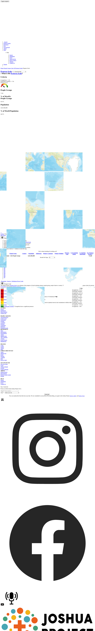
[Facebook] (47, 589)
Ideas (2, 349)
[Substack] (2, 401)
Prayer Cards (4, 360)
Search (5, 42)
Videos (2, 334)
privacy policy (73, 396)
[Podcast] (11, 605)
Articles (2, 338)
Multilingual (3, 341)
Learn (2, 365)
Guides (2, 346)
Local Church (4, 340)
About (5, 48)
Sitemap (11, 61)
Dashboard (3, 310)
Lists (12, 68)
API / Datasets (4, 337)
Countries (3, 322)
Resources (6, 44)
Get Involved (7, 47)
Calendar (3, 357)
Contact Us (12, 63)
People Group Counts (6, 374)
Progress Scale (16, 73)
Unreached (3, 320)
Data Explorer (4, 312)
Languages (3, 325)
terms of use (81, 396)
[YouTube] (2, 605)
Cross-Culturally (4, 369)
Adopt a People (4, 366)
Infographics (3, 332)
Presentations (4, 333)
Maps (2, 330)
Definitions (12, 56)
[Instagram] (47, 495)
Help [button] (5, 50)
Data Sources (4, 373)
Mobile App (3, 353)
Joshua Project (4, 372)
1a (1, 290)
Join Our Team (4, 364)
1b (1, 293)
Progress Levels (4, 328)
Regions (2, 324)
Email (2, 354)
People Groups (7, 43)
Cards (2, 345)
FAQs (11, 57)
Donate (5, 64)
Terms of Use (13, 59)
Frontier (2, 321)
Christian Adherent (16, 286)
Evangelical (3, 286)
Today (2, 352)
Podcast (2, 356)
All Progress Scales (18, 68)
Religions (3, 326)
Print (2, 358)
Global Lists (3, 313)
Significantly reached (9, 306)
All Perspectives (4, 317)
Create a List (4, 318)
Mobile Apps (4, 336)
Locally (2, 368)
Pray (5, 46)
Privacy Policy (13, 60)
